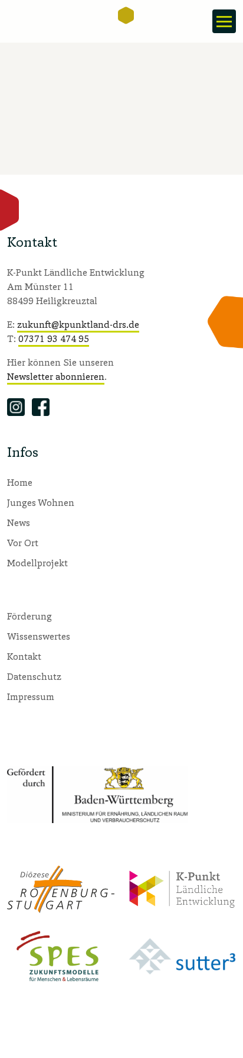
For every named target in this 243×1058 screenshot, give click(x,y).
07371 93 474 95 (53, 338)
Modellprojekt (37, 562)
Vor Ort (22, 542)
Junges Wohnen (40, 502)
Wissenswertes (38, 636)
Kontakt (24, 656)
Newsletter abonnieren (55, 376)
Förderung (29, 615)
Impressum (30, 696)
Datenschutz (34, 676)
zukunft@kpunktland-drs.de (78, 324)
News (18, 522)
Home (19, 482)
